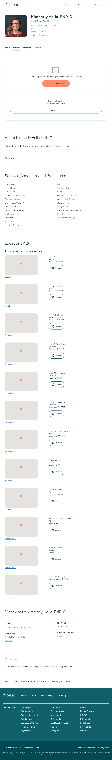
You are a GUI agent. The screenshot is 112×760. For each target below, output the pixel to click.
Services (16, 48)
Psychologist (26, 730)
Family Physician (87, 711)
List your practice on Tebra (95, 5)
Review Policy (47, 695)
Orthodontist (86, 719)
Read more (10, 158)
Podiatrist (55, 727)
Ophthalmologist (28, 719)
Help (78, 5)
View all (83, 730)
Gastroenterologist (29, 715)
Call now (57, 110)
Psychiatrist (85, 727)
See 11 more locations (56, 83)
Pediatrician (85, 723)
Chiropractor (56, 707)
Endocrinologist (58, 711)
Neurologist (56, 715)
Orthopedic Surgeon (30, 723)
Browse (68, 5)
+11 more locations (39, 35)
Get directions (10, 277)
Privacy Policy (103, 748)
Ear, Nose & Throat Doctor (62, 723)
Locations (27, 48)
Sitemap (62, 695)
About (7, 48)
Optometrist (56, 719)
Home (7, 681)
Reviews (37, 48)
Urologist (55, 730)
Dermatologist (27, 711)
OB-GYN (8, 640)
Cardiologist (26, 707)
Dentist (83, 707)
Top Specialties (9, 707)
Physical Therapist (29, 727)
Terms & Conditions (86, 748)
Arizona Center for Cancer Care (18, 627)
